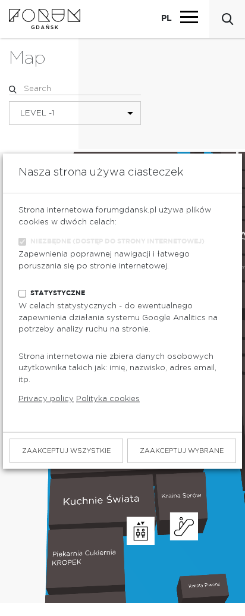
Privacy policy (46, 399)
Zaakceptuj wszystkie (66, 451)
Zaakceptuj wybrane (182, 451)
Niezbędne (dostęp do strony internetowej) (117, 241)
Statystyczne (57, 293)
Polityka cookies (108, 399)
